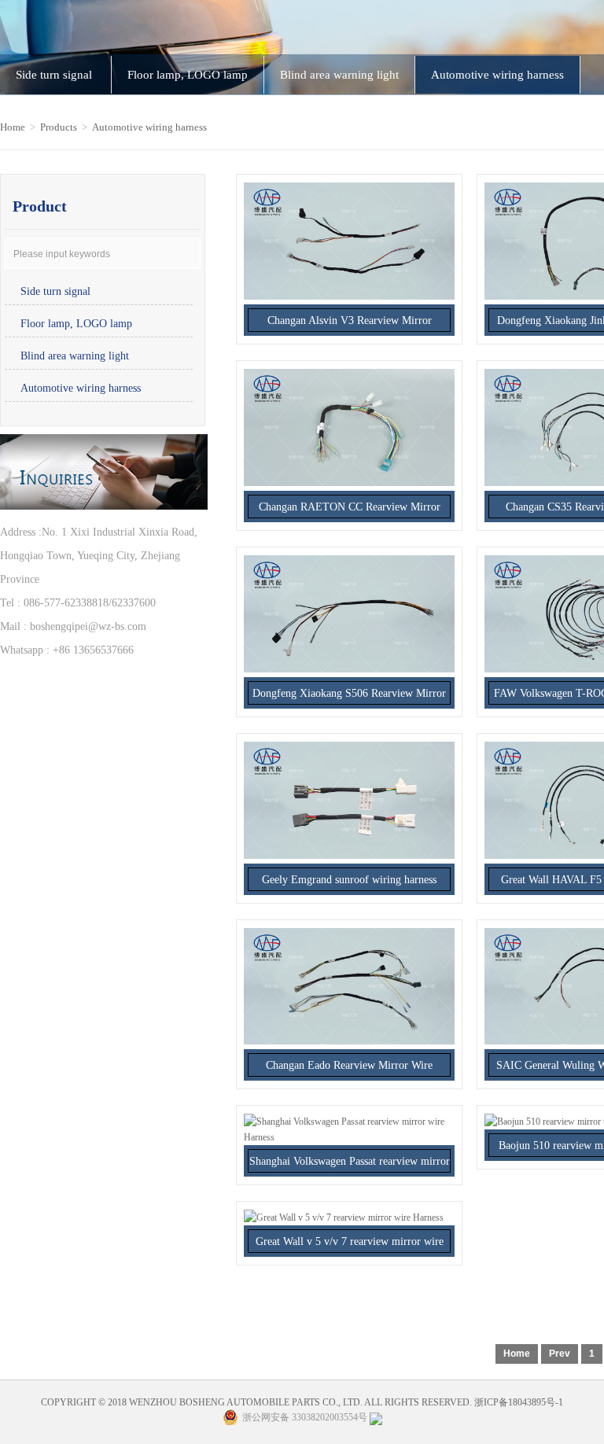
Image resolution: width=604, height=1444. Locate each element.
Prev (559, 1353)
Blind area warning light (339, 74)
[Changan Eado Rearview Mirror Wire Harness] (349, 1041)
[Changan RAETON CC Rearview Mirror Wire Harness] (349, 482)
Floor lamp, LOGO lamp (187, 74)
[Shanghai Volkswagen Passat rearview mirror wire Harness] (349, 1137)
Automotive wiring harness (497, 74)
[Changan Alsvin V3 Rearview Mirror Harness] (349, 296)
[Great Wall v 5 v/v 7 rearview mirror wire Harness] (344, 1217)
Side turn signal (55, 74)
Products (58, 127)
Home (12, 127)
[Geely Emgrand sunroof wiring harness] (349, 855)
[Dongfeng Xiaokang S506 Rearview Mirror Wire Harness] (349, 669)
